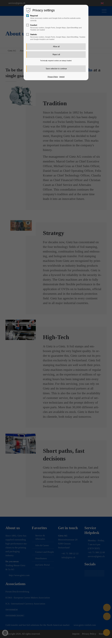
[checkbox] (27, 15)
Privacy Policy (53, 77)
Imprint (61, 77)
